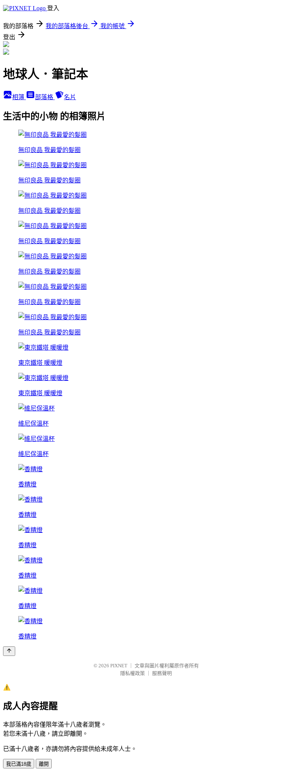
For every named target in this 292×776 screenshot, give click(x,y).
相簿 (19, 97)
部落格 (45, 97)
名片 (70, 97)
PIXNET (118, 665)
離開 (44, 764)
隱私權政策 (132, 673)
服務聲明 (162, 673)
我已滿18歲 (18, 764)
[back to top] (9, 651)
